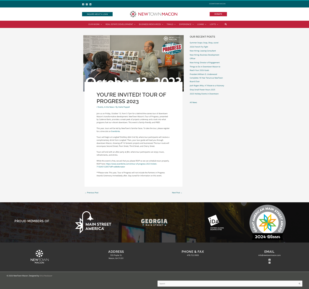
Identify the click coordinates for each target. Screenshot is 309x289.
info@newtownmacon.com (269, 255)
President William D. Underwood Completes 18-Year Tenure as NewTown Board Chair (206, 78)
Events (100, 107)
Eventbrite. (115, 131)
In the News (109, 107)
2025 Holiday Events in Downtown (204, 93)
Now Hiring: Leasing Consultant (203, 50)
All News (193, 102)
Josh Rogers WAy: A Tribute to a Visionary (207, 85)
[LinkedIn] (90, 4)
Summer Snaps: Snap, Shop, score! (204, 42)
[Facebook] (83, 4)
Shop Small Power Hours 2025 (202, 89)
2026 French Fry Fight (199, 47)
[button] (97, 14)
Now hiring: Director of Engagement (205, 62)
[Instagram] (87, 4)
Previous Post (91, 192)
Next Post (177, 192)
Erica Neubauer (46, 275)
